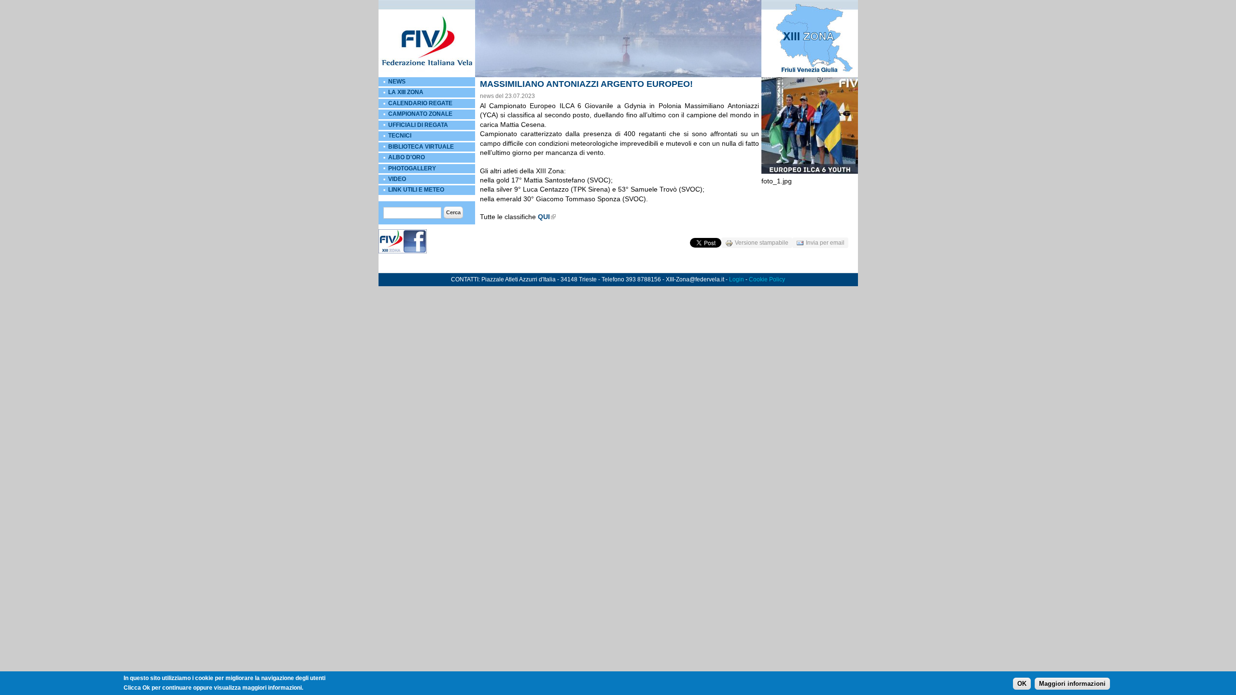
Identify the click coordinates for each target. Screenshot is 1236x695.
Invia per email (825, 242)
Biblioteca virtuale (421, 146)
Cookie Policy (767, 279)
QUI (544, 217)
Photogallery (412, 168)
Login (736, 279)
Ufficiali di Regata (418, 125)
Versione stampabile (761, 242)
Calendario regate (420, 103)
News (397, 81)
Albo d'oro (406, 157)
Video (397, 179)
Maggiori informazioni (1072, 683)
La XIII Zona (405, 92)
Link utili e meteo (416, 189)
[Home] (427, 75)
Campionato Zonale (420, 114)
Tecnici (399, 135)
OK (1021, 683)
